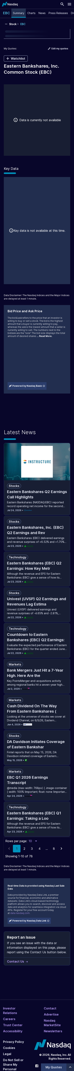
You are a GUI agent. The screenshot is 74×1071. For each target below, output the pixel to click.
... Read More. (44, 336)
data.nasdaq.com (20, 913)
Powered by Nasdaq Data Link (29, 920)
